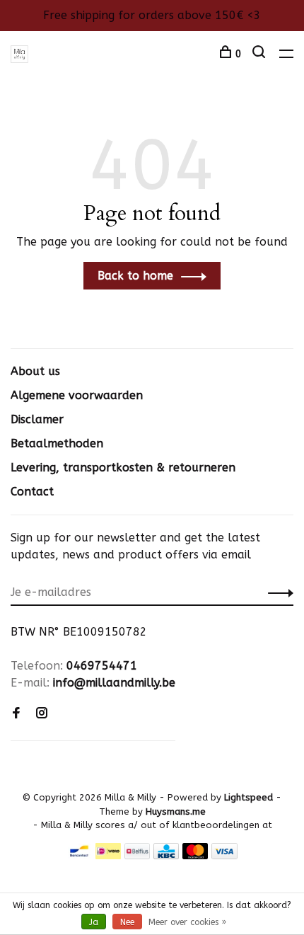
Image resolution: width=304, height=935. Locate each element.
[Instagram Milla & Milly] (41, 714)
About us (35, 371)
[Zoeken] (260, 54)
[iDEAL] (108, 855)
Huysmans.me (176, 811)
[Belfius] (137, 855)
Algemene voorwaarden (77, 395)
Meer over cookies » (187, 922)
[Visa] (224, 855)
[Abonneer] (276, 592)
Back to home (135, 275)
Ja (93, 922)
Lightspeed (248, 797)
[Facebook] (16, 714)
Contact (32, 491)
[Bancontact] (79, 855)
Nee (127, 922)
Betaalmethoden (57, 443)
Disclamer (37, 419)
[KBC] (166, 855)
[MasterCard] (195, 855)
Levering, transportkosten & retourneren (123, 467)
